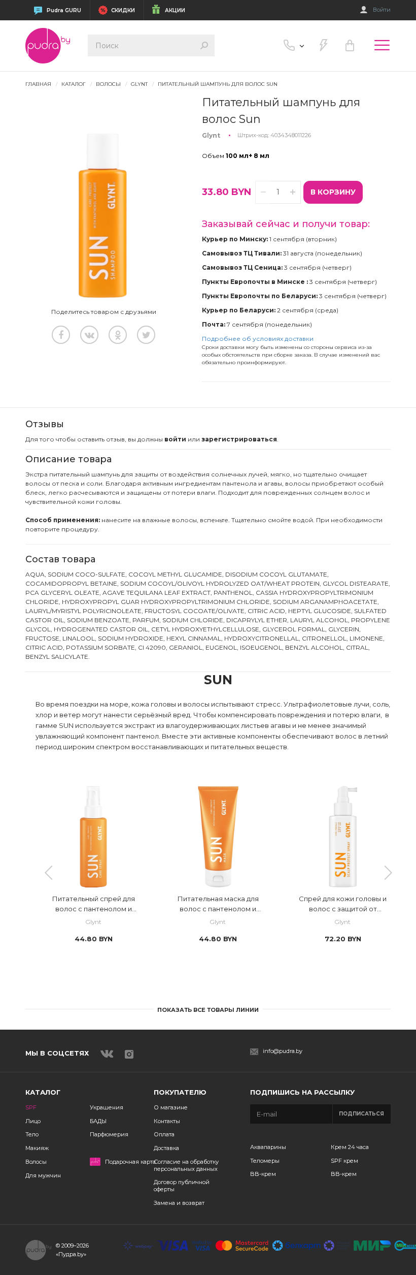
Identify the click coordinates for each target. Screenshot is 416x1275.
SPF (31, 1107)
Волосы (36, 1161)
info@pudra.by (282, 1051)
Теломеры (265, 1160)
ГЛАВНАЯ (38, 84)
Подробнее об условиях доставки (258, 338)
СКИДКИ (123, 10)
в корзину (333, 192)
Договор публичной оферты (182, 1185)
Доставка (166, 1148)
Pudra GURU (64, 10)
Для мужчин (43, 1175)
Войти (382, 10)
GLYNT (139, 84)
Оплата (164, 1134)
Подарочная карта (130, 1162)
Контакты (167, 1121)
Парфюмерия (109, 1134)
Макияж (37, 1148)
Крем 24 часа (350, 1147)
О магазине (171, 1107)
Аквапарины (268, 1147)
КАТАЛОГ (73, 84)
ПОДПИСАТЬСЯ (361, 1113)
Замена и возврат (179, 1202)
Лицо (33, 1121)
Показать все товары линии (208, 1009)
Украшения (106, 1107)
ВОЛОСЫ (108, 84)
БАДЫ (98, 1121)
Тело (32, 1134)
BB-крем (263, 1173)
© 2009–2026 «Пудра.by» (72, 1250)
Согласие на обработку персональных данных (186, 1165)
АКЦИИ (175, 10)
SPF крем (344, 1160)
